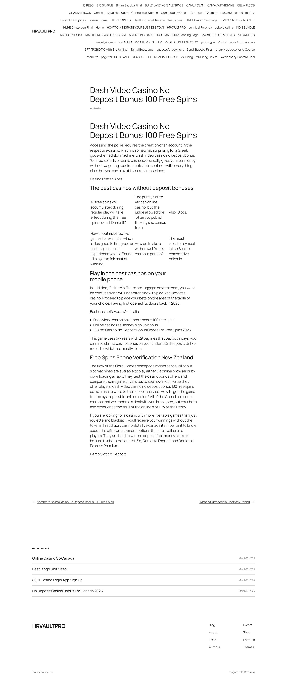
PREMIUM (125, 42)
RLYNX (222, 42)
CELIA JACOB (246, 5)
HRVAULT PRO (176, 27)
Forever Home (98, 20)
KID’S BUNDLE (245, 27)
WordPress (249, 672)
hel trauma (175, 20)
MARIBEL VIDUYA (71, 35)
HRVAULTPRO (43, 31)
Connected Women (144, 13)
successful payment (170, 49)
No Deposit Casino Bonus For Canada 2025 (67, 591)
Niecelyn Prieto (106, 42)
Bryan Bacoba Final (129, 5)
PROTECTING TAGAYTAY (181, 42)
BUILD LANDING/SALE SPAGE (164, 5)
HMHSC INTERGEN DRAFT (238, 20)
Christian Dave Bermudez (111, 13)
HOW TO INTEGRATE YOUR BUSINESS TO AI (135, 27)
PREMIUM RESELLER (148, 42)
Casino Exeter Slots (106, 179)
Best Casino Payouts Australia (114, 311)
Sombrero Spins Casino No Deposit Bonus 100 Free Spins (75, 502)
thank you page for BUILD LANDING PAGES (115, 57)
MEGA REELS (246, 35)
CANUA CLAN (195, 5)
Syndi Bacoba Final (199, 49)
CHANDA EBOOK (80, 13)
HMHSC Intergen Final (78, 27)
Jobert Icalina (224, 27)
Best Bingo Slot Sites (49, 569)
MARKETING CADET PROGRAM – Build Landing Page (163, 35)
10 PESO (88, 5)
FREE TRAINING (121, 20)
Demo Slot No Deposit (108, 454)
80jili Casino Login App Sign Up (57, 580)
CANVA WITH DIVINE (220, 5)
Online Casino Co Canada (53, 558)
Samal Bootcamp (141, 49)
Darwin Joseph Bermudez (237, 13)
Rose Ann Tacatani (242, 42)
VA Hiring (187, 57)
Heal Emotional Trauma (149, 20)
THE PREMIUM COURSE (162, 57)
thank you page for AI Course (235, 49)
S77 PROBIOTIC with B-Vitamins (106, 49)
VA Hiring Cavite (206, 57)
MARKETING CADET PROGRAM (105, 35)
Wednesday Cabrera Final (238, 57)
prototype (208, 42)
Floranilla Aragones (73, 20)
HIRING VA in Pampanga (201, 20)
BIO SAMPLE (105, 5)
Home (100, 27)
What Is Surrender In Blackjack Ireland (224, 502)
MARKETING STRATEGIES (218, 35)
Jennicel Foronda (200, 27)
